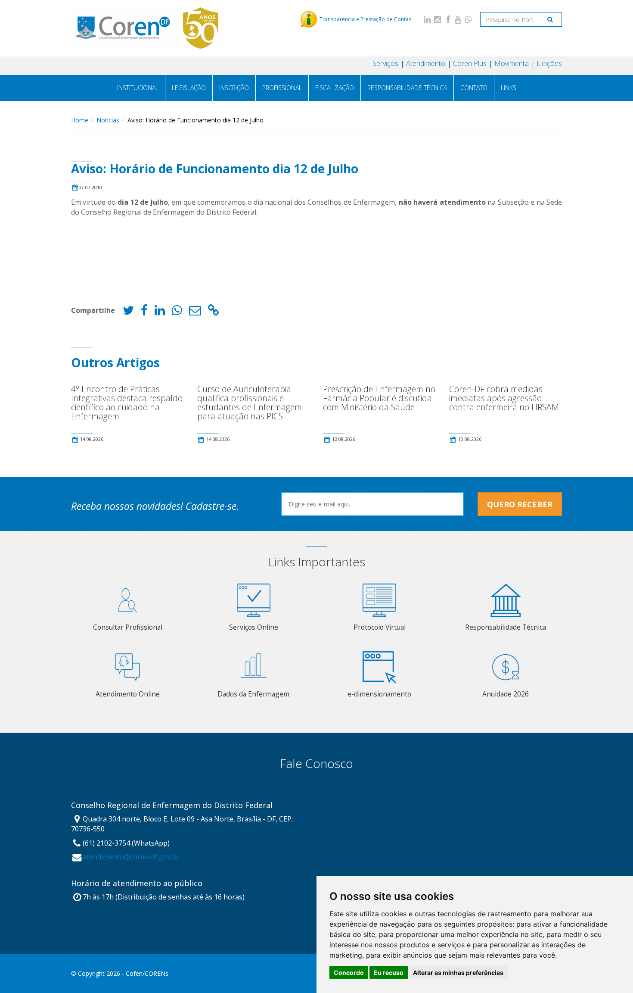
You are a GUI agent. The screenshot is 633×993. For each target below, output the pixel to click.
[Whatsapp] (468, 19)
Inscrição (234, 88)
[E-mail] (195, 312)
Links (508, 88)
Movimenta (511, 63)
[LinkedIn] (427, 19)
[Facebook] (448, 19)
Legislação (189, 88)
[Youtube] (458, 19)
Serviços (385, 63)
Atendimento (425, 63)
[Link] (213, 312)
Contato (473, 88)
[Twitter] (128, 312)
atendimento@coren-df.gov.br (131, 857)
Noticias (107, 120)
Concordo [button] (349, 972)
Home (79, 120)
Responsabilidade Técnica (407, 88)
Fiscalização (334, 88)
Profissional (282, 88)
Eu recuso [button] (388, 972)
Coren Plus (470, 63)
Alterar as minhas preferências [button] (458, 972)
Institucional (137, 88)
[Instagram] (437, 19)
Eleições (549, 63)
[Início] (150, 28)
